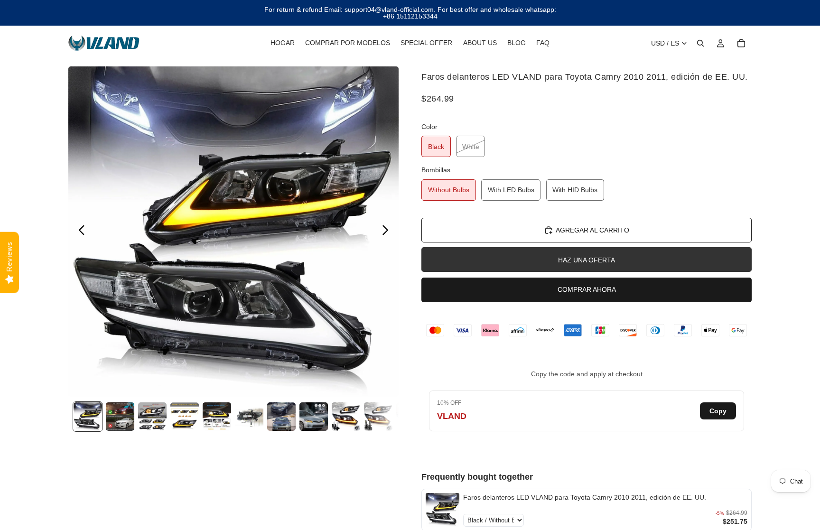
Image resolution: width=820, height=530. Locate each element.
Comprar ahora (587, 289)
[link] (442, 510)
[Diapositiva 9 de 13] (346, 416)
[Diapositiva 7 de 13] (281, 416)
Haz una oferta (586, 260)
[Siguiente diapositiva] (388, 231)
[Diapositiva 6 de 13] (249, 416)
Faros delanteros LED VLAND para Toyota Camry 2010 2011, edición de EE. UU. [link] (584, 497)
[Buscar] (700, 43)
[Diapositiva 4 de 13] (184, 416)
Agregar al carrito (592, 230)
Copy (718, 411)
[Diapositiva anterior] (79, 231)
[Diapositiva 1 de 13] (88, 416)
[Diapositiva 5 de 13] (217, 416)
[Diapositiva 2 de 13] (120, 416)
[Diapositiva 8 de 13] (313, 416)
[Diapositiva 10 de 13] (378, 416)
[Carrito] (741, 43)
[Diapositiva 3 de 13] (152, 416)
